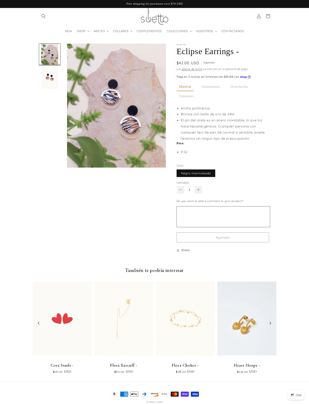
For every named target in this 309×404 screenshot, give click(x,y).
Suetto (159, 402)
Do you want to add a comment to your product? (210, 201)
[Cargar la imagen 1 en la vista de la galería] (50, 54)
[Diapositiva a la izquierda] (72, 106)
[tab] (185, 87)
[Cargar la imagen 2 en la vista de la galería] (50, 78)
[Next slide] (270, 323)
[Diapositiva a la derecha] (161, 106)
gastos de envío (192, 69)
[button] (43, 16)
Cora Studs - (62, 365)
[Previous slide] (39, 323)
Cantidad (183, 182)
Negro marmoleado (196, 173)
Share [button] (185, 250)
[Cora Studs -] (62, 320)
